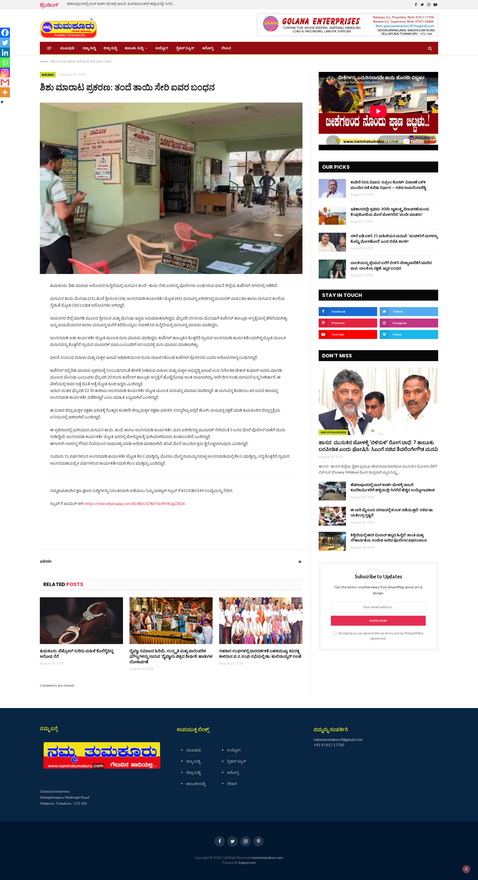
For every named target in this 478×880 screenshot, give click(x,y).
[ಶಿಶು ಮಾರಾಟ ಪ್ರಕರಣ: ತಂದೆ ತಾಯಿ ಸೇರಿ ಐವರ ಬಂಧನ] (171, 188)
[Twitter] (5, 43)
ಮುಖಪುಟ (67, 48)
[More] (5, 92)
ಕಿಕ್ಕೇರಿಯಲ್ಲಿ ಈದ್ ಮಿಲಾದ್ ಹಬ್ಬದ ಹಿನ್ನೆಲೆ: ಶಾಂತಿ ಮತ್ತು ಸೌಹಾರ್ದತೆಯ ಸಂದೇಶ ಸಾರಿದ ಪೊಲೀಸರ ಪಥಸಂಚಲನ (389, 537)
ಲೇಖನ (226, 48)
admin (46, 561)
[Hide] (2, 102)
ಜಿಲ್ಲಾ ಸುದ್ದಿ (110, 48)
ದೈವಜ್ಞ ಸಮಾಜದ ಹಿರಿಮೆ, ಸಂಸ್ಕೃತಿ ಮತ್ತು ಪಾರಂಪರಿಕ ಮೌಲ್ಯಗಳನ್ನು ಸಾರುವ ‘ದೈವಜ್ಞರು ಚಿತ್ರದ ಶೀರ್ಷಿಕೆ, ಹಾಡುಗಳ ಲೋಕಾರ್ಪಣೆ (171, 656)
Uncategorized (333, 432)
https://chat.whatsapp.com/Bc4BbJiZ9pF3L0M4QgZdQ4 (135, 503)
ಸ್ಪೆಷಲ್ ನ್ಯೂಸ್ (185, 48)
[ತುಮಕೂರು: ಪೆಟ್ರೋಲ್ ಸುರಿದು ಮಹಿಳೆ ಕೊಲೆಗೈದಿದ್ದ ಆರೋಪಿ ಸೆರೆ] (81, 620)
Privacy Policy (414, 633)
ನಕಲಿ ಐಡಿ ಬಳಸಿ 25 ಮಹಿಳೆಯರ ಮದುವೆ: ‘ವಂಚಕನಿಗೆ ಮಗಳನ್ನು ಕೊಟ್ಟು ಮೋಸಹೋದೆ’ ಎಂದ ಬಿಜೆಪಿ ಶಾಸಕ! (394, 238)
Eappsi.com (247, 863)
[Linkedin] (5, 52)
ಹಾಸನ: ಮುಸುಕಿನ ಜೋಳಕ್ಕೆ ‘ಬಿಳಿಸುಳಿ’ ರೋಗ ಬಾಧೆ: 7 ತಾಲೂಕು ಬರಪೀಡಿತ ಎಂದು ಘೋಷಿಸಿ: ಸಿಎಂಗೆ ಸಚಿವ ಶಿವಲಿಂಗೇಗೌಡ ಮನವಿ (378, 445)
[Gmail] (5, 82)
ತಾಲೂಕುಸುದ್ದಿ (195, 783)
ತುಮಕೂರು (48, 75)
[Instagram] (5, 72)
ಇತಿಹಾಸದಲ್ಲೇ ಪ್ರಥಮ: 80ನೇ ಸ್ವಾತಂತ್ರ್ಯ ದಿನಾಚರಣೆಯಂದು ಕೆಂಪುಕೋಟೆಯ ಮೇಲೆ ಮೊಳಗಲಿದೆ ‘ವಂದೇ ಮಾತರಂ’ (390, 211)
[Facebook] (5, 33)
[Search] (429, 48)
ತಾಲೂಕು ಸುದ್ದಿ (134, 48)
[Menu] (49, 48)
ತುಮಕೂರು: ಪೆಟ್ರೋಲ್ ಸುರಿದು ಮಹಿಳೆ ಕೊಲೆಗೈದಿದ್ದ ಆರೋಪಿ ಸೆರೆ (76, 653)
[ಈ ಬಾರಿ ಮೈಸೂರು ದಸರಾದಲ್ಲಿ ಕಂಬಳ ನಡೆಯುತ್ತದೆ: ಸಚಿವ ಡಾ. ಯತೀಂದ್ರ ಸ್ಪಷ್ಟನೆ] (332, 516)
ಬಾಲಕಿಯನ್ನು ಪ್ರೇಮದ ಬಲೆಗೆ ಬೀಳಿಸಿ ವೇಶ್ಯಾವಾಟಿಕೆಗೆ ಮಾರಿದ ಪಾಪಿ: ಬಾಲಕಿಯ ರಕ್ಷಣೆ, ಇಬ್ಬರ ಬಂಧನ (391, 265)
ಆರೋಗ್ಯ (207, 48)
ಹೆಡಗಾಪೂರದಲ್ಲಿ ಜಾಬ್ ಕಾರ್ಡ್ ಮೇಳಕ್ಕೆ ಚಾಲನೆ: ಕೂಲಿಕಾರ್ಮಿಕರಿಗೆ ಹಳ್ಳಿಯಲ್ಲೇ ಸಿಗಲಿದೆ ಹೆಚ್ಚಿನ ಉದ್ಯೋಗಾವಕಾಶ (123, 3)
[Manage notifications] (466, 869)
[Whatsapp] (5, 62)
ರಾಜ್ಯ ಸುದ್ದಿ (89, 48)
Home (44, 61)
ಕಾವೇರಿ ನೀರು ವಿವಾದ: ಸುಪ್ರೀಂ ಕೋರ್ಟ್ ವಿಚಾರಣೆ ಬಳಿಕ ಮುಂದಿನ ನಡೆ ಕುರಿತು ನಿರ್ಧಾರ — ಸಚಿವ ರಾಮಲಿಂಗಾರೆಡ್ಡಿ (388, 184)
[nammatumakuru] (68, 25)
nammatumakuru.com (267, 858)
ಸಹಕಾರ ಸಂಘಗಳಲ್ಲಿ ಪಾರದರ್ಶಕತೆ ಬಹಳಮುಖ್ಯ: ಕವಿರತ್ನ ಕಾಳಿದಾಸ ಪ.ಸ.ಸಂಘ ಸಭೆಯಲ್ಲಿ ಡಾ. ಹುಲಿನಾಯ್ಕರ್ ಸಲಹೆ (260, 653)
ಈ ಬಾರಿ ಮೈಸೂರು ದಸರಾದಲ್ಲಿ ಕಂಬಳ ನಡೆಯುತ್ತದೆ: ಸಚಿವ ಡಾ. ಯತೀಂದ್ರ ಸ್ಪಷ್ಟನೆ (392, 512)
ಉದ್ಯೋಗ (161, 48)
